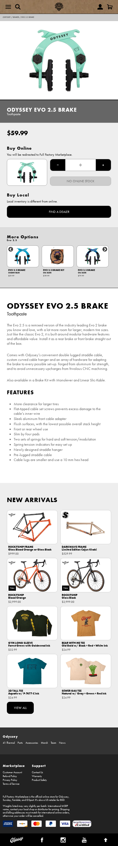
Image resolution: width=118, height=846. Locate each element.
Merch (44, 742)
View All (20, 708)
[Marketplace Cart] (109, 7)
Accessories (32, 742)
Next (104, 249)
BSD (62, 800)
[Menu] (8, 7)
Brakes (16, 17)
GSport (30, 800)
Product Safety (39, 780)
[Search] (17, 7)
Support (39, 766)
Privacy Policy (10, 780)
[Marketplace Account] (100, 7)
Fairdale (16, 800)
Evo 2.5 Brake (27, 17)
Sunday (7, 800)
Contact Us (37, 772)
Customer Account (12, 772)
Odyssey (7, 17)
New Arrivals (32, 500)
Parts (20, 742)
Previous (10, 249)
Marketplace (14, 766)
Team (53, 742)
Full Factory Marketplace (16, 796)
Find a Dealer (59, 212)
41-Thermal (9, 742)
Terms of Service (11, 784)
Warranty (37, 776)
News (62, 742)
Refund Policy (10, 776)
